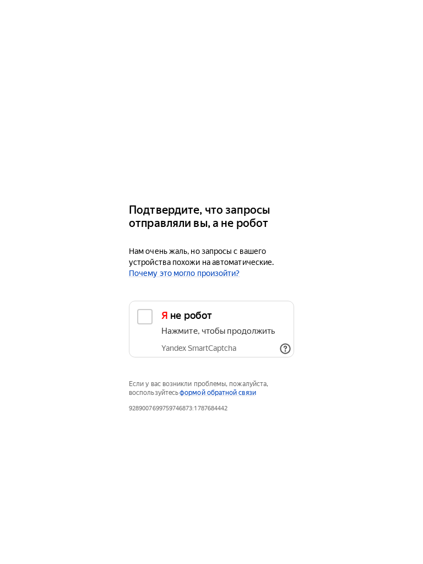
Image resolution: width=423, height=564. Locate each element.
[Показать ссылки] (285, 348)
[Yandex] (211, 161)
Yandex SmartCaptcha (198, 348)
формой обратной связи (218, 393)
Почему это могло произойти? (184, 273)
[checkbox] (211, 329)
